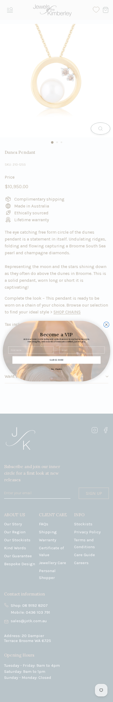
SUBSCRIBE (56, 360)
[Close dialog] (106, 324)
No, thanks (56, 369)
